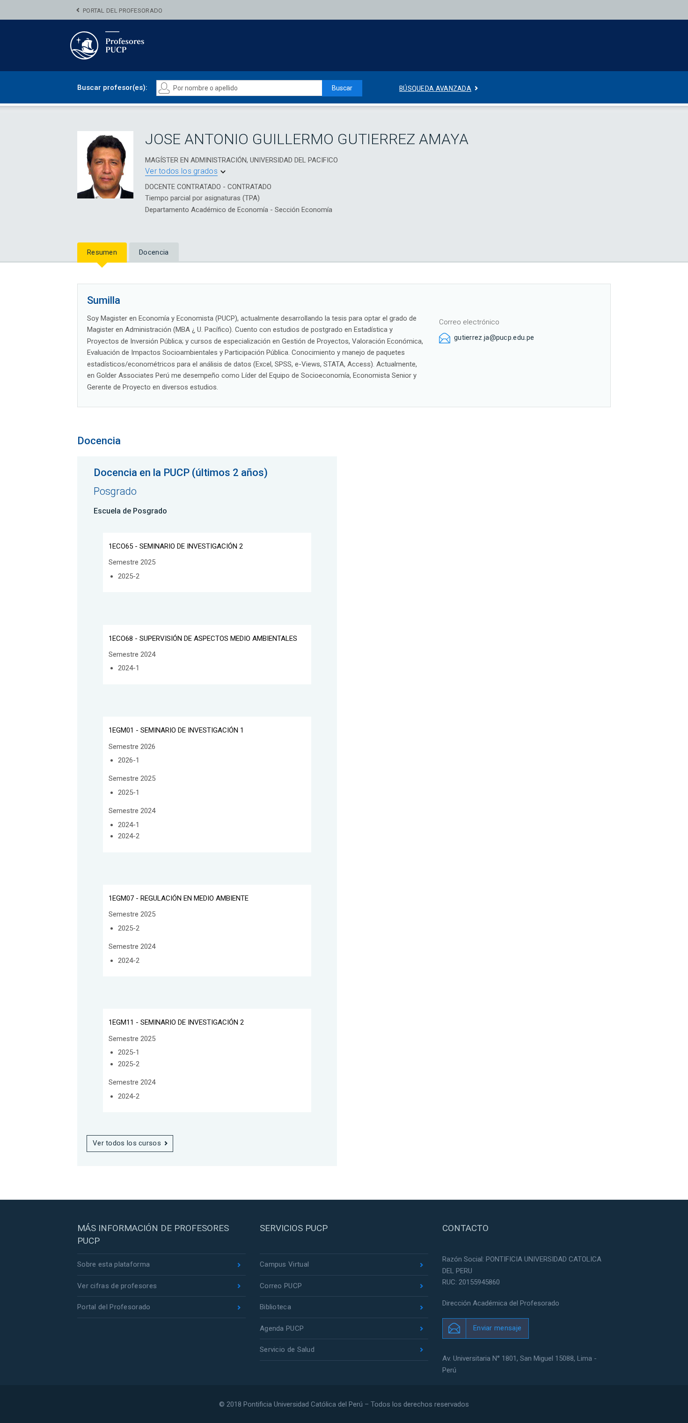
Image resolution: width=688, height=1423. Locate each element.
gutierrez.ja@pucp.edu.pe (494, 337)
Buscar (342, 88)
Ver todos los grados (181, 171)
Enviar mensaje (497, 1328)
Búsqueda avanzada (435, 88)
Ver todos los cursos (127, 1143)
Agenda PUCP (282, 1328)
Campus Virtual (284, 1264)
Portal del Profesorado (123, 10)
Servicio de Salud (287, 1349)
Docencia (153, 252)
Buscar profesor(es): (112, 87)
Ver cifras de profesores (117, 1286)
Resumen (102, 252)
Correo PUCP (281, 1286)
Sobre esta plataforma (113, 1264)
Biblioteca (275, 1307)
